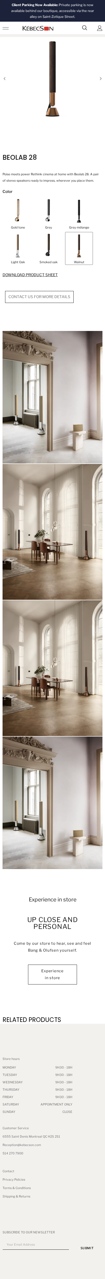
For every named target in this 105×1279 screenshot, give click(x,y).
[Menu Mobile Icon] (6, 28)
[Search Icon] (84, 28)
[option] (52, 79)
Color (7, 191)
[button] (18, 213)
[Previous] (4, 79)
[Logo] (38, 28)
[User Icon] (99, 28)
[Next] (100, 79)
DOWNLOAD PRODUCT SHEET (30, 275)
